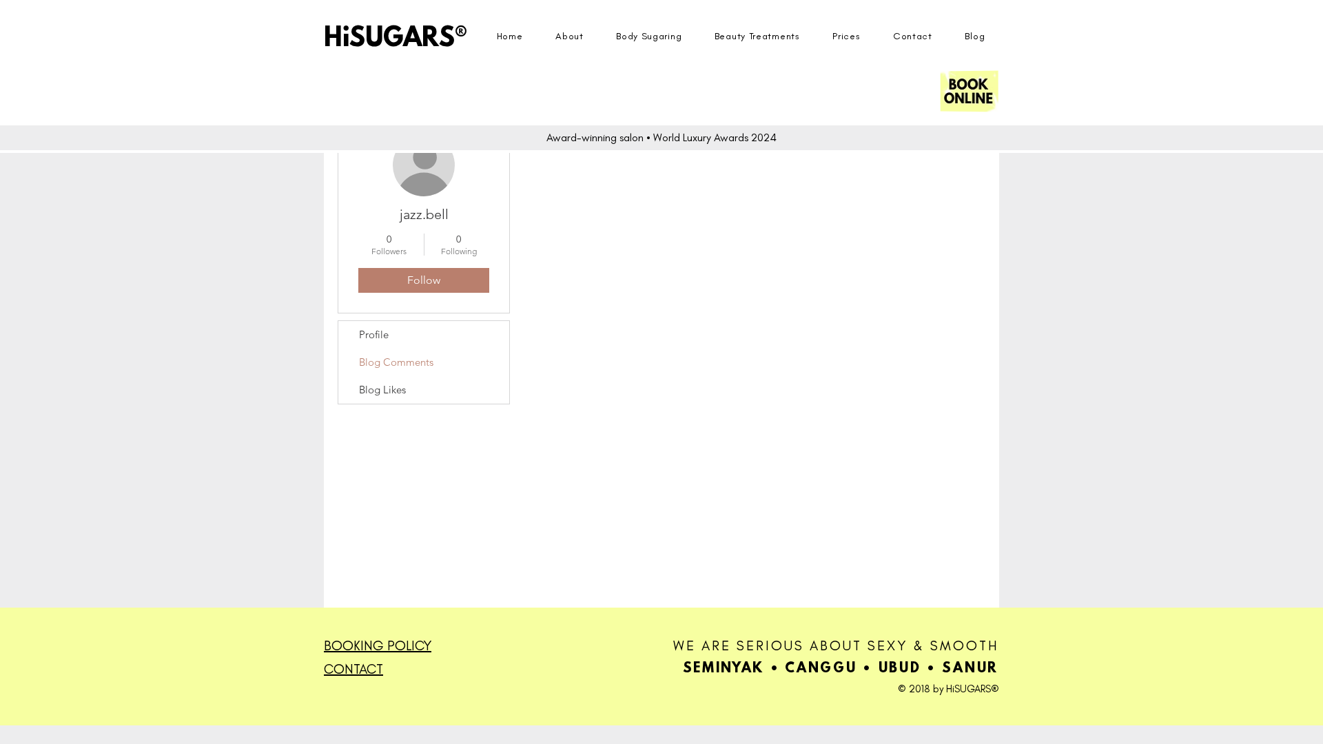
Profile (374, 334)
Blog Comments (396, 362)
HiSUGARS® (395, 39)
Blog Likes (382, 389)
